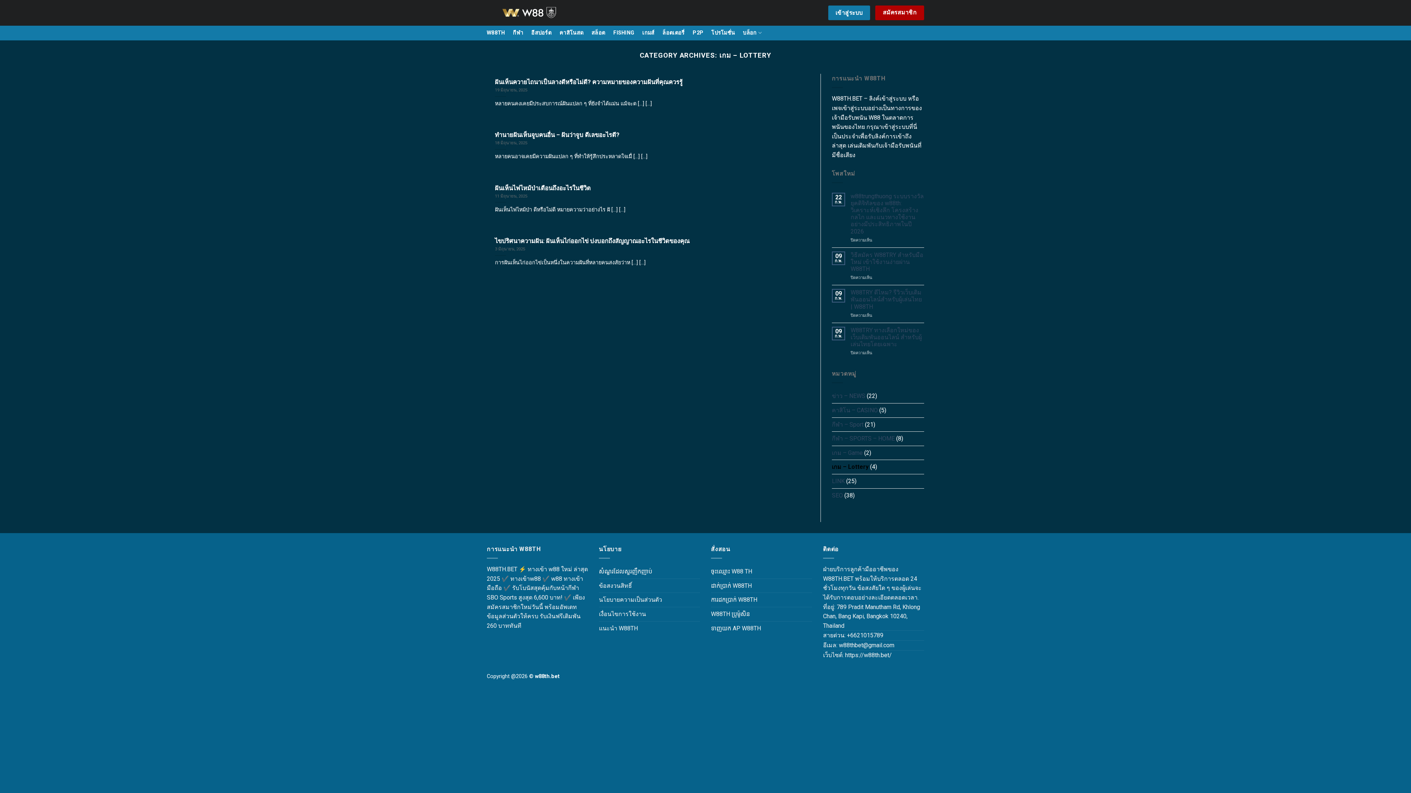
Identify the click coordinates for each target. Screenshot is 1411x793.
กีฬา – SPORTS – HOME (863, 438)
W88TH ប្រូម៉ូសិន (730, 614)
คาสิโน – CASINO (855, 410)
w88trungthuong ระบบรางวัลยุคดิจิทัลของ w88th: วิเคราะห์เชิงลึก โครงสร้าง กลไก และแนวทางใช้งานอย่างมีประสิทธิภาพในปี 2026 (887, 214)
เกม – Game (847, 452)
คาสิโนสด (572, 33)
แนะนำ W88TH (618, 628)
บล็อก (750, 33)
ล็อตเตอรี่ (674, 33)
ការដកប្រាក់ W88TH (734, 599)
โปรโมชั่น (723, 33)
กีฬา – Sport (848, 424)
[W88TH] (538, 12)
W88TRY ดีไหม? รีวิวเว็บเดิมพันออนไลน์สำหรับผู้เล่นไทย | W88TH (886, 299)
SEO (837, 495)
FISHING (623, 33)
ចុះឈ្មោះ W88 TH (731, 571)
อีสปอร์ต (541, 33)
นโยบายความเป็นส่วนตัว (630, 599)
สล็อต (598, 33)
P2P (698, 33)
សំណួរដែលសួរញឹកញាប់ (625, 571)
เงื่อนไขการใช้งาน (622, 614)
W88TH (496, 33)
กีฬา (518, 33)
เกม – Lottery (850, 466)
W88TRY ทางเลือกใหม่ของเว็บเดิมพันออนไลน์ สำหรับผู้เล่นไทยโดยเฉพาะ (886, 337)
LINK (838, 481)
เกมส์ (648, 33)
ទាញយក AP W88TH (736, 628)
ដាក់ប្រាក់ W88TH (731, 585)
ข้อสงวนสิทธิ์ (615, 585)
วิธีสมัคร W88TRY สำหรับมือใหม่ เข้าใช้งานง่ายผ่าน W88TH (887, 261)
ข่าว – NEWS (848, 395)
